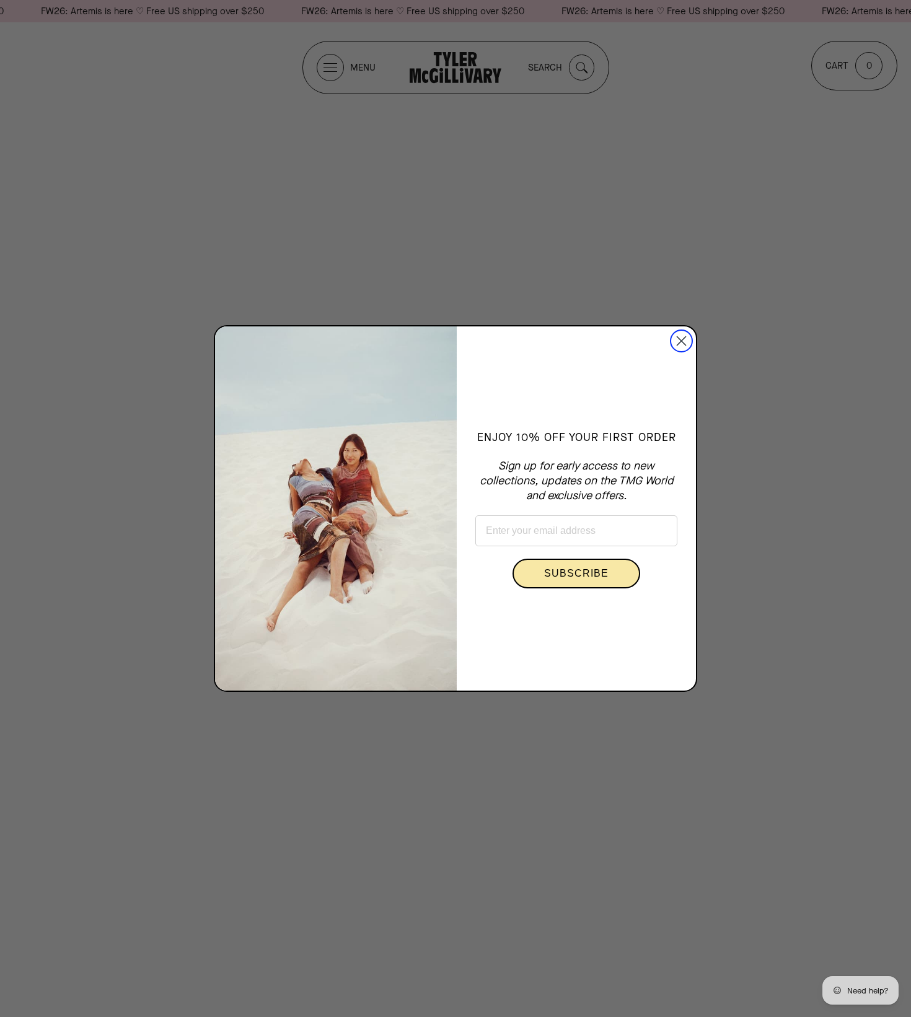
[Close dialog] (681, 341)
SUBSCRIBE (576, 573)
